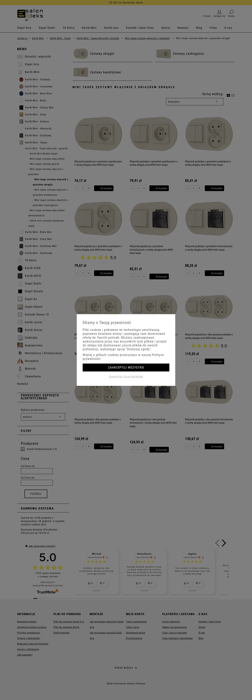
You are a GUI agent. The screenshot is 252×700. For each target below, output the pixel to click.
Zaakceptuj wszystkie (126, 367)
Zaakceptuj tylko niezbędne (126, 376)
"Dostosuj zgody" (138, 349)
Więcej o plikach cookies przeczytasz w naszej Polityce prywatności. (123, 357)
